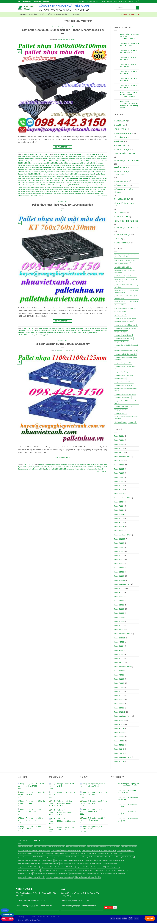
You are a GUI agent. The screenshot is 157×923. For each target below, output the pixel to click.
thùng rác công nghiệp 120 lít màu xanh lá (126, 346)
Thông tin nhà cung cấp (57, 14)
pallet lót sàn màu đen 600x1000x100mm (34, 176)
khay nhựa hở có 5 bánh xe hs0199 (125, 260)
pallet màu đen (89, 191)
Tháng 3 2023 (119, 568)
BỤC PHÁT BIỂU (120, 145)
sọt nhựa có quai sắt (120, 315)
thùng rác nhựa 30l (120, 378)
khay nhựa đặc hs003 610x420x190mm (83, 853)
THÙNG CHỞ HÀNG (122, 217)
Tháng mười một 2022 (122, 584)
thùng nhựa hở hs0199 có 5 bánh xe (105, 870)
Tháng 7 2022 (119, 601)
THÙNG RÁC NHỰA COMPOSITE (121, 173)
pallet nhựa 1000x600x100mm (74, 191)
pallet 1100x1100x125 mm (60, 469)
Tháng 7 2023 (119, 551)
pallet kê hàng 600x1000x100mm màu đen (73, 185)
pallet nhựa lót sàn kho (37, 193)
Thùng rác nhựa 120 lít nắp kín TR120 (128, 79)
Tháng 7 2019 (119, 733)
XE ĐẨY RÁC (118, 141)
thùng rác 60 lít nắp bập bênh (123, 335)
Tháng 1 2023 (119, 576)
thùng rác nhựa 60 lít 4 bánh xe (123, 382)
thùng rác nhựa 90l (93, 873)
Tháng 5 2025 (119, 481)
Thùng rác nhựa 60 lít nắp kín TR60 (128, 65)
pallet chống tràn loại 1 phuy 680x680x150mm (69, 860)
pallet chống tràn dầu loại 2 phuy (124, 857)
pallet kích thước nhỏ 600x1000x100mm (49, 169)
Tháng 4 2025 (119, 485)
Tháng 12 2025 (119, 452)
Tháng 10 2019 (119, 720)
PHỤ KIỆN (118, 239)
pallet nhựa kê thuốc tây (64, 167)
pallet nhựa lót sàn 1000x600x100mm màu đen (89, 193)
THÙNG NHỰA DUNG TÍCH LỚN (126, 160)
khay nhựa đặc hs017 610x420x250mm (110, 853)
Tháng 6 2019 (119, 737)
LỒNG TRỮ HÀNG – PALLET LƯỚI (124, 204)
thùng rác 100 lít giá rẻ (25, 873)
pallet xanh (83, 464)
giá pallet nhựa (52, 330)
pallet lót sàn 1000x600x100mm (50, 185)
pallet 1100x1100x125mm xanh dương (81, 469)
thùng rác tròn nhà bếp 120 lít (123, 406)
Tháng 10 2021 (119, 638)
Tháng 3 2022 (119, 617)
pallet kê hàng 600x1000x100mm (83, 187)
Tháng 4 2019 (119, 745)
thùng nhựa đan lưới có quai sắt (123, 321)
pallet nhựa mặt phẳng (110, 863)
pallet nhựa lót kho (99, 167)
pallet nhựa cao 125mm (36, 466)
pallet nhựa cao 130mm (41, 330)
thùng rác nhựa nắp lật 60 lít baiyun (125, 394)
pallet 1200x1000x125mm (122, 267)
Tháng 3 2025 (119, 489)
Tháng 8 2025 (119, 469)
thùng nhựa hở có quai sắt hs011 (52, 870)
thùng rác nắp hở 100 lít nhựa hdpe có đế (113, 873)
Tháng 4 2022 (119, 613)
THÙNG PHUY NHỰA (122, 235)
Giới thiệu (81, 1)
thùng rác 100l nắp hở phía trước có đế (45, 873)
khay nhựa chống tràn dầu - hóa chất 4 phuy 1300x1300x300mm (125, 256)
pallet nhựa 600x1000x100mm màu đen (73, 174)
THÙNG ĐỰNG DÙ (121, 181)
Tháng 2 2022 (119, 621)
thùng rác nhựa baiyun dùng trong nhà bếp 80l (125, 389)
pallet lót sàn (70, 193)
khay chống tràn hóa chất (129, 846)
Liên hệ (109, 1)
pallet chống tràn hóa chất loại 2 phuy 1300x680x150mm (35, 860)
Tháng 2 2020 (119, 704)
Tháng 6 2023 (119, 555)
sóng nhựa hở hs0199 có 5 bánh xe (125, 308)
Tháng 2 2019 (119, 753)
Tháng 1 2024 (119, 527)
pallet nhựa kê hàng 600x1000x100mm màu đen (69, 189)
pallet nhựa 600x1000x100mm (27, 169)
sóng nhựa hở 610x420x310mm (28, 867)
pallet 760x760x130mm (38, 332)
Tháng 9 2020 (119, 675)
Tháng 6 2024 (119, 510)
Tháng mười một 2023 (122, 535)
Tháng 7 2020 (119, 683)
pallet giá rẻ (29, 330)
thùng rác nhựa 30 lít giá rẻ (122, 372)
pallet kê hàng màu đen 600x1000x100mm (74, 182)
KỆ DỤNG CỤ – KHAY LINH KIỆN (126, 221)
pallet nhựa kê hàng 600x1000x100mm (89, 171)
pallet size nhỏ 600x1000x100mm (96, 158)
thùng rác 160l (63, 873)
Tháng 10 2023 (119, 539)
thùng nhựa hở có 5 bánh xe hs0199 (29, 870)
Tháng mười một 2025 (122, 457)
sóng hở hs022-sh (119, 305)
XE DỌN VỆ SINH (120, 129)
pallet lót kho (92, 182)
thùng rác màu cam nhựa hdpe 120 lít (125, 350)
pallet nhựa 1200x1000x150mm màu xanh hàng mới (125, 280)
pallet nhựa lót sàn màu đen (77, 158)
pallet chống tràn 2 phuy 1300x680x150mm (31, 857)
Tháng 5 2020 (119, 691)
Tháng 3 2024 (119, 522)
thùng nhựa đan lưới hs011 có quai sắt (125, 325)
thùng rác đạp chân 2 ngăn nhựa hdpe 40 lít (88, 877)
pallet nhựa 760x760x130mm (67, 330)
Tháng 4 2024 (119, 518)
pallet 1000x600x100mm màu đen (73, 169)
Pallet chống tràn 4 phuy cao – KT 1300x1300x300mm (129, 36)
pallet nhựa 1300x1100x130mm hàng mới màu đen (126, 286)
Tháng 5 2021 (119, 646)
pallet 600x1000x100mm (60, 180)
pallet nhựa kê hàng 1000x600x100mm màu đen (81, 161)
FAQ (115, 1)
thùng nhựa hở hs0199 (86, 870)
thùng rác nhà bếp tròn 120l (122, 363)
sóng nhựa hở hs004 (46, 867)
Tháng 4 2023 (119, 564)
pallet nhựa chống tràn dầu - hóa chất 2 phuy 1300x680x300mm (105, 860)
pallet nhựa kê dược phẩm (32, 171)
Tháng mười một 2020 (122, 667)
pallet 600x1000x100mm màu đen (95, 169)
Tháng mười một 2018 (122, 757)
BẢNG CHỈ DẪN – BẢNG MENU (126, 154)
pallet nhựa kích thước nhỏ (44, 180)
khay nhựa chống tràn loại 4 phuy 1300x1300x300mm (99, 850)
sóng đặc (93, 867)
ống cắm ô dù (132, 422)
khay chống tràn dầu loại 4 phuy (75, 846)
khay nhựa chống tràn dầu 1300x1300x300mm (66, 850)
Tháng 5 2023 (119, 560)
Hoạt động (75, 14)
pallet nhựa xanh (26, 469)
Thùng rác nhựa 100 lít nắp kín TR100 (128, 72)
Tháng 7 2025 (119, 473)
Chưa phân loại (119, 125)
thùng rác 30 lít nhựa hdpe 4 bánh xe (125, 328)
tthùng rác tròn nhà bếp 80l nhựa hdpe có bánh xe (125, 417)
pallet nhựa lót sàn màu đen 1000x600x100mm (92, 156)
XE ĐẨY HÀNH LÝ (120, 167)
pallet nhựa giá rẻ (91, 174)
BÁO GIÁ (150, 918)
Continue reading (62, 147)
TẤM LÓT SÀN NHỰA (57, 27)
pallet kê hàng (73, 156)
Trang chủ (22, 14)
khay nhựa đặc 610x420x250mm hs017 (57, 853)
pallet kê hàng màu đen (67, 163)
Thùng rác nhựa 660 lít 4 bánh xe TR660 (129, 44)
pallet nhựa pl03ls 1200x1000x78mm (126, 301)
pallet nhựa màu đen (42, 182)
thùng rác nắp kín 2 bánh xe (122, 397)
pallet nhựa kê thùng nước (87, 178)
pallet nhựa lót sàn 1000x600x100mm (42, 189)
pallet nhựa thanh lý (54, 174)
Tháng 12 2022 (119, 580)
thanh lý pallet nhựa (90, 189)
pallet (77, 178)
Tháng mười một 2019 (122, 716)
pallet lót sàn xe (90, 180)
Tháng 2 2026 (119, 444)
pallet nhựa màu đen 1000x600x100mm (56, 156)
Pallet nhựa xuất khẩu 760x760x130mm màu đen (62, 204)
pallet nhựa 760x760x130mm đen (66, 332)
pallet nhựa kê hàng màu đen (47, 167)
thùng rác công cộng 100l (77, 873)
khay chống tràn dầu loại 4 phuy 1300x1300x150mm (103, 846)
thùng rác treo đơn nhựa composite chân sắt (59, 877)
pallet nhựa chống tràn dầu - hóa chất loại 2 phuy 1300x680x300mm (80, 863)
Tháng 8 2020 (119, 679)
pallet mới (69, 187)
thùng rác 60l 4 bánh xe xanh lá (123, 338)
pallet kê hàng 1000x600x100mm (48, 163)
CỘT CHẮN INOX (120, 137)
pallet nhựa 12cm (60, 466)
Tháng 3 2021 (119, 654)
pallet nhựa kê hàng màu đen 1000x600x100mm (57, 165)
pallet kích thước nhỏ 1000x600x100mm (30, 195)
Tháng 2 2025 (119, 494)
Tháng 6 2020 (119, 687)
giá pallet (46, 335)
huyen (73, 39)
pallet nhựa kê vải (71, 171)
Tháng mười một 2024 (122, 498)
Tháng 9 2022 (119, 592)
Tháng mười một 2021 (122, 634)
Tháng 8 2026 (119, 436)
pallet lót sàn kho (23, 161)
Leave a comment (102, 195)
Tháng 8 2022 (119, 597)
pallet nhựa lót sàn (35, 165)
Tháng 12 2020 (119, 662)
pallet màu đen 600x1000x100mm (82, 167)
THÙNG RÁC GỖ (120, 121)
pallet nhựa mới (92, 185)
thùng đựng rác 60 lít (120, 409)
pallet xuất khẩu (92, 330)
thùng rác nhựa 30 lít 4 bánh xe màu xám (125, 367)
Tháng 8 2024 (119, 502)
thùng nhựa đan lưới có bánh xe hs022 (125, 318)
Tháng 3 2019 (119, 749)
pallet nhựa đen (101, 330)
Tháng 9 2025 (119, 465)
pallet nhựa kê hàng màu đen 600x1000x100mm (50, 187)
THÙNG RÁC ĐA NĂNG (123, 133)
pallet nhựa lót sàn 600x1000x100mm (71, 176)
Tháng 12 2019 (119, 712)
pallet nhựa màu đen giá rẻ (77, 180)
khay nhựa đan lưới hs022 (122, 263)
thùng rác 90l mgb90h (125, 870)
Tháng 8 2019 (119, 728)
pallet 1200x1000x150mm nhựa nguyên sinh (124, 271)
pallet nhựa (21, 171)
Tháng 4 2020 (119, 695)
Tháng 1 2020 (119, 708)
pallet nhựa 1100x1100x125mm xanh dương (87, 466)
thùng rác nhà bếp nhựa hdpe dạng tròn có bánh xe (126, 358)
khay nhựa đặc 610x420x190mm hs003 (30, 853)
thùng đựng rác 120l (120, 413)
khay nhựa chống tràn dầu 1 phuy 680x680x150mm (34, 850)
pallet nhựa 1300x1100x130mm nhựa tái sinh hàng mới (126, 291)
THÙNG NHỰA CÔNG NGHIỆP (126, 228)
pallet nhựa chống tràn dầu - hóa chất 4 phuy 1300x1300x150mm (38, 863)
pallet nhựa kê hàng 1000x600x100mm (66, 154)
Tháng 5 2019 (119, 741)
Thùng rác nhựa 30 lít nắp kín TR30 (128, 58)
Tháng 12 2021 (119, 630)
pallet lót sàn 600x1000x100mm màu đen (62, 178)
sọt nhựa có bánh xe (120, 311)
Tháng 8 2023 (119, 547)
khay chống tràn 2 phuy (25, 846)
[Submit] (137, 7)
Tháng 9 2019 (119, 724)
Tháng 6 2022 (119, 605)
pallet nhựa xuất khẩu (24, 332)
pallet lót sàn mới (119, 276)
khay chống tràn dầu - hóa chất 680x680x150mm (49, 846)
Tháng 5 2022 (119, 609)
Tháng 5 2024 (119, 514)
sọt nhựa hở (101, 867)
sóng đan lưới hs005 (82, 867)
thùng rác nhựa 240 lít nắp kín (123, 385)
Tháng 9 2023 (119, 543)
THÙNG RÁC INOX (121, 185)
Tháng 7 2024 (119, 506)
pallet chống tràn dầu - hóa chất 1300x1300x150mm (97, 857)
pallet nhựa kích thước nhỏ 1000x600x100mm (50, 191)
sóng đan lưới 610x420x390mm (64, 867)
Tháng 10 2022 (119, 588)
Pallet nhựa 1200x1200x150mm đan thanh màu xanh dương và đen (129, 105)
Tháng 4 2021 (119, 650)
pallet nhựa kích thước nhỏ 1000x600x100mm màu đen (34, 158)
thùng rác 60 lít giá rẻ (120, 331)
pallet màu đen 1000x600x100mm (55, 193)
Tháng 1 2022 (119, 625)
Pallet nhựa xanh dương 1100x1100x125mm (62, 343)
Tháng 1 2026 (119, 448)
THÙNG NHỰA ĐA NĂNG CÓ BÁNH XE (125, 191)
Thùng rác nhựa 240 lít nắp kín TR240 (128, 86)
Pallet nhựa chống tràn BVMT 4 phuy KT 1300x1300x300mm (128, 94)
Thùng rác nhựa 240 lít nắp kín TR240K (128, 51)
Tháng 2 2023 (119, 572)
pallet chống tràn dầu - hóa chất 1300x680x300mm (62, 857)
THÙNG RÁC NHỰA (121, 150)
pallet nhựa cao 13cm (58, 328)
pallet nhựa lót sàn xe (42, 178)
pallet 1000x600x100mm (60, 158)
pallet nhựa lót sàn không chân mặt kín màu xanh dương (125, 297)
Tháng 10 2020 (119, 671)
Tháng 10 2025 (119, 461)
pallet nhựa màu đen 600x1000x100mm (53, 171)
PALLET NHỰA (69, 27)
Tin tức (103, 1)
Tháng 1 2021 (119, 658)
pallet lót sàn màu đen (84, 154)
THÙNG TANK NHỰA (122, 243)
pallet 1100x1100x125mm (95, 464)
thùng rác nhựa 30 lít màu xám (123, 375)
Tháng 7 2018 (119, 761)
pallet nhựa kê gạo (53, 176)
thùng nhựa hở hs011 (70, 870)
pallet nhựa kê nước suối (81, 163)
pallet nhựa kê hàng (60, 161)
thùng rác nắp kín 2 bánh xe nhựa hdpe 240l (31, 877)
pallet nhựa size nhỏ (54, 182)
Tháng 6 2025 (119, 477)
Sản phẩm (33, 14)
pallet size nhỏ (34, 185)
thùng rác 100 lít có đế (121, 341)
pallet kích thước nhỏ (36, 156)
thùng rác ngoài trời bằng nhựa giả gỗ (125, 354)
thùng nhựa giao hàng (113, 867)
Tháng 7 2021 (119, 642)
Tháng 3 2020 (119, 700)
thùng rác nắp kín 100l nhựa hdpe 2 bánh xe (125, 402)
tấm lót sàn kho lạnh (120, 422)
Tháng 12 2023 (119, 531)
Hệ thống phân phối (92, 1)
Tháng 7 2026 (119, 440)
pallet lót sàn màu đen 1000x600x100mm (41, 161)
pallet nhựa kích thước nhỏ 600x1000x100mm (86, 165)
